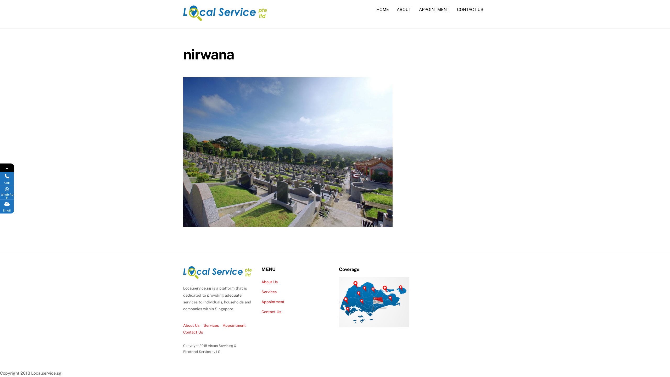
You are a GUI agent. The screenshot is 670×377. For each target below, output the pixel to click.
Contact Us (193, 332)
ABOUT (404, 9)
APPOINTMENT (434, 9)
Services (211, 325)
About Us (191, 325)
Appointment (234, 325)
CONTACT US (470, 9)
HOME (382, 9)
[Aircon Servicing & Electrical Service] (225, 18)
